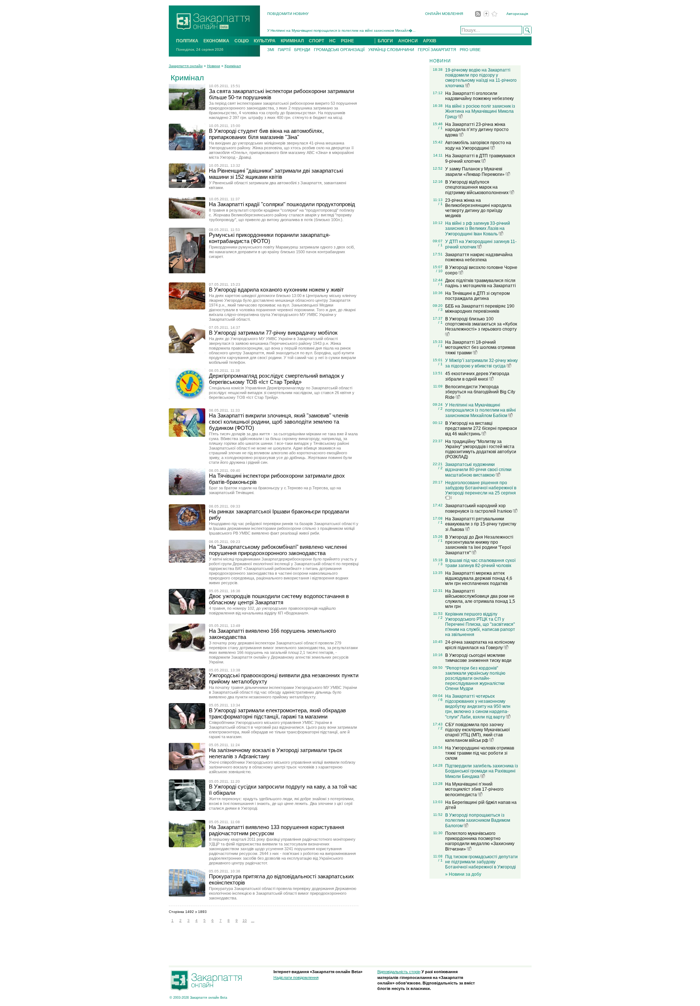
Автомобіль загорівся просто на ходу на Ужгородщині (478, 145)
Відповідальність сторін (398, 972)
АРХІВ (429, 40)
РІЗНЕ (347, 40)
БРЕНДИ (302, 49)
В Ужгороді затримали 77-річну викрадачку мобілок (273, 332)
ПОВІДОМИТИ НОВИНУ (287, 14)
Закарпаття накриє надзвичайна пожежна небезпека (479, 257)
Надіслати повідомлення (296, 977)
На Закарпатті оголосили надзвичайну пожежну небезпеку (479, 96)
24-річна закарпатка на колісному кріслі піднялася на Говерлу (480, 645)
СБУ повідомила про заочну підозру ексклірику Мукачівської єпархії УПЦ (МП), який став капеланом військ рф (477, 732)
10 (244, 920)
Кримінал (233, 66)
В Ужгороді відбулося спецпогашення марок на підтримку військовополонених (477, 187)
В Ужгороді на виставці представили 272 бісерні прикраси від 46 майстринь (481, 428)
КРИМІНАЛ (292, 40)
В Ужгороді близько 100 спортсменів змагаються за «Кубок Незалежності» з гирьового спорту (481, 324)
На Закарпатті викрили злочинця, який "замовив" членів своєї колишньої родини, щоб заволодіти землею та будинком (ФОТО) (279, 421)
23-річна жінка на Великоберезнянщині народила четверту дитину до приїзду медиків (478, 208)
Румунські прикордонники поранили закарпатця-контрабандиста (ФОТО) (269, 238)
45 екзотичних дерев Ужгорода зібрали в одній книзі (477, 376)
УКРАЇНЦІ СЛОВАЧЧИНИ (391, 49)
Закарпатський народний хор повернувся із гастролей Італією (479, 508)
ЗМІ (270, 49)
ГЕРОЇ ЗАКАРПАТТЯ (437, 49)
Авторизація (517, 14)
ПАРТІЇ (284, 49)
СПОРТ (316, 40)
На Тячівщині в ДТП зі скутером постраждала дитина (477, 296)
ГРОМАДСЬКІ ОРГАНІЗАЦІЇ (339, 49)
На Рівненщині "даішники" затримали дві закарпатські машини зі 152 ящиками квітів (276, 173)
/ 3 (440, 310)
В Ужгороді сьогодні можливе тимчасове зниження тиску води (478, 658)
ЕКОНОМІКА (216, 40)
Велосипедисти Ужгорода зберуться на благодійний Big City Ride (480, 392)
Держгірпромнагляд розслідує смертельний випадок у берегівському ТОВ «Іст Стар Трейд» (276, 379)
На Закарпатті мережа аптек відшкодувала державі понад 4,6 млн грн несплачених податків (478, 578)
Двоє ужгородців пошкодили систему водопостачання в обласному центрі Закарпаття (279, 599)
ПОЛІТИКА (187, 40)
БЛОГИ (385, 40)
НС (332, 40)
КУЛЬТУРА (265, 40)
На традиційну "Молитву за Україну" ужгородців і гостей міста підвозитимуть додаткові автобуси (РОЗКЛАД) (480, 449)
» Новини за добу (463, 874)
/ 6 (440, 700)
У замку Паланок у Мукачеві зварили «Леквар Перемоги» (475, 171)
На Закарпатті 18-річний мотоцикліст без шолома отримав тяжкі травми (480, 347)
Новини (213, 66)
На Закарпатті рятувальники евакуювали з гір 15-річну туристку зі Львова (480, 524)
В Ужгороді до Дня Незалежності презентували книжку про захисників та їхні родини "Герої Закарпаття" (479, 545)
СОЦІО (241, 40)
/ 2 (440, 408)
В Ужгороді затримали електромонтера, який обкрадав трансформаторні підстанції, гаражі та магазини (277, 713)
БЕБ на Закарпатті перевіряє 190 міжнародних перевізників (479, 309)
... (252, 920)
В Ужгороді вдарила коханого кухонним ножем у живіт (276, 289)
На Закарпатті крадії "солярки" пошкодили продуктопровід (282, 204)
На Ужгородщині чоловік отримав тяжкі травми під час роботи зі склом (479, 753)
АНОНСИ (408, 40)
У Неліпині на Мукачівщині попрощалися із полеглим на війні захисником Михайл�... (341, 30)
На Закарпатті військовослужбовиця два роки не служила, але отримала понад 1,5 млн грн (480, 599)
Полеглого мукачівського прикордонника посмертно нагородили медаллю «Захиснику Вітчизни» (479, 841)
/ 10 (439, 271)
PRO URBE (470, 49)
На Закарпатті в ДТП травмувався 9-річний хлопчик (480, 158)
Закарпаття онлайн (186, 66)
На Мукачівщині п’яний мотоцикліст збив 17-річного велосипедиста (474, 789)
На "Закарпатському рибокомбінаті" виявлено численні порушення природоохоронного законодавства (278, 550)
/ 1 (440, 128)
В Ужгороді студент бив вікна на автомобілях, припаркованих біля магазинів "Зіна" (266, 134)
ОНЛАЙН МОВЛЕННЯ (444, 14)
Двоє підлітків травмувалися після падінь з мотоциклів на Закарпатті (480, 283)
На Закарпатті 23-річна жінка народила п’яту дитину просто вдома (477, 130)
